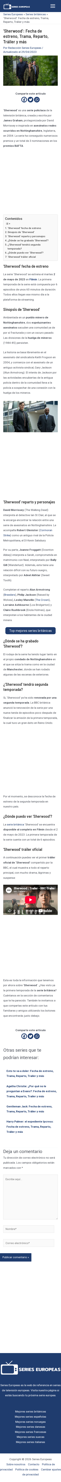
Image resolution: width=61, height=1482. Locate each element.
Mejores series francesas (30, 1432)
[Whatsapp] (37, 99)
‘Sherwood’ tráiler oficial (22, 256)
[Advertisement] (30, 183)
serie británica (15, 824)
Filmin (33, 279)
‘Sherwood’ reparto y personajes (26, 236)
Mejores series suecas (30, 1436)
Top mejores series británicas (30, 631)
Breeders (9, 594)
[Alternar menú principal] (53, 6)
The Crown (42, 599)
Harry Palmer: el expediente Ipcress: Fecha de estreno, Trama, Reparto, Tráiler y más (30, 1126)
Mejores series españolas (30, 1416)
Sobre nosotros (15, 1464)
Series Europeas (13, 14)
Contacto (33, 1464)
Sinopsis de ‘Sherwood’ (21, 232)
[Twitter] (30, 99)
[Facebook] (24, 99)
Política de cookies (26, 1469)
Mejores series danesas (30, 1426)
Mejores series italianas (30, 1442)
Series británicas (36, 14)
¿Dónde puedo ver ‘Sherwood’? (25, 252)
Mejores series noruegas (30, 1421)
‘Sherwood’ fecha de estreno (24, 228)
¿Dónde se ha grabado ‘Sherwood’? (28, 240)
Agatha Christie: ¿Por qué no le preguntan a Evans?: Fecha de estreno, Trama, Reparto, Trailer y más (32, 1091)
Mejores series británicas (30, 1411)
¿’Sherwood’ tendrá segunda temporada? (24, 246)
